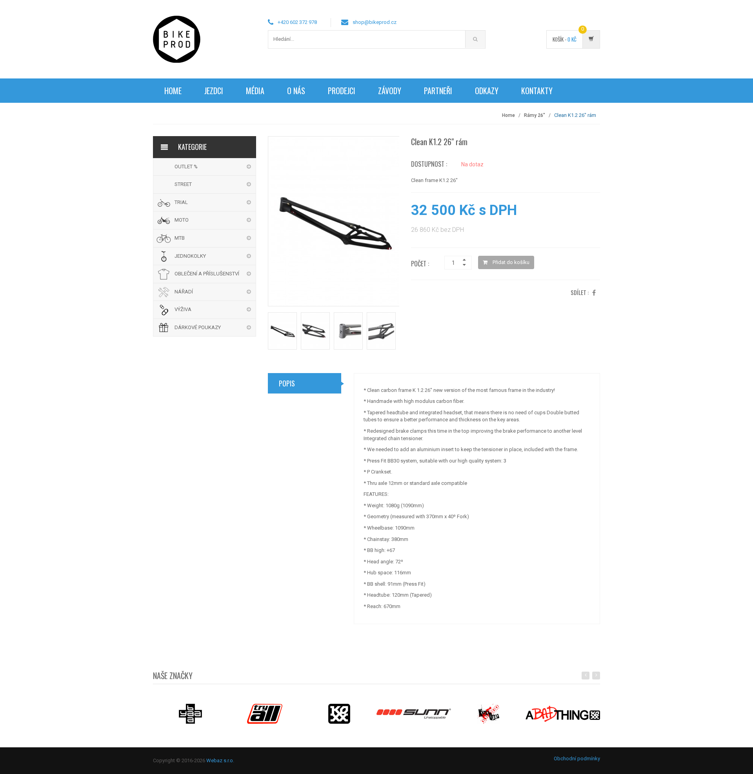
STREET (183, 184)
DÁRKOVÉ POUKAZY (198, 327)
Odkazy (486, 91)
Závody (389, 91)
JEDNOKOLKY (190, 256)
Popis (287, 383)
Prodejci (341, 91)
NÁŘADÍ (184, 292)
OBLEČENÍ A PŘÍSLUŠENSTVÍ (207, 274)
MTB (180, 238)
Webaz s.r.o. (220, 760)
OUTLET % (186, 166)
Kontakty (537, 91)
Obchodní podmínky (577, 758)
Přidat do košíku (510, 262)
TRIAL (181, 202)
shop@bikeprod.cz (375, 22)
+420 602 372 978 (297, 22)
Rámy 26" (534, 115)
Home (173, 91)
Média (255, 91)
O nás (296, 91)
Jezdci (213, 91)
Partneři (438, 91)
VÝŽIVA (183, 309)
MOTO (182, 220)
